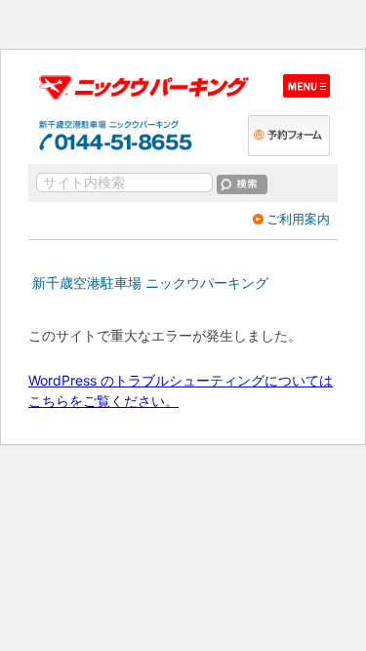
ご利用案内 (298, 218)
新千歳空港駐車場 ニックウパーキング (150, 282)
